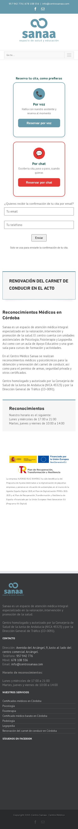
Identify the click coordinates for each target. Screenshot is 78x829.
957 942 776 (16, 3)
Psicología (8, 706)
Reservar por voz (39, 123)
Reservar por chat (39, 182)
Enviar (39, 237)
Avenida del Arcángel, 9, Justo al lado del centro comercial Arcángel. (36, 650)
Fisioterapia (9, 711)
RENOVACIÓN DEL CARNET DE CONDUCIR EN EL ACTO (38, 285)
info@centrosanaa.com (55, 3)
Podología (8, 721)
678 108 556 (32, 3)
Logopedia (8, 726)
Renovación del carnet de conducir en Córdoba (29, 731)
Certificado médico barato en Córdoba (24, 716)
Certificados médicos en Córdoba (21, 701)
